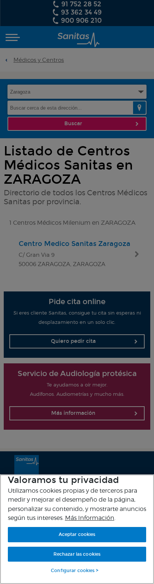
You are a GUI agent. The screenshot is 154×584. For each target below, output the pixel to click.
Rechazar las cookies (77, 554)
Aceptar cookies (77, 534)
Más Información (89, 517)
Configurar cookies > (74, 570)
